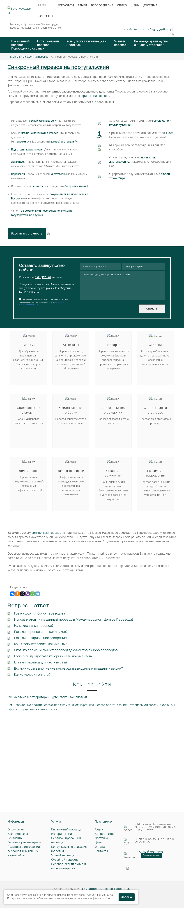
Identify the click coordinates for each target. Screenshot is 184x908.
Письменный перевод (66, 829)
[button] (86, 43)
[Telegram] (37, 593)
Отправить (151, 309)
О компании (16, 829)
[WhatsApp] (32, 593)
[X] (22, 593)
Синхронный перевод (35, 56)
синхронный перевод (46, 532)
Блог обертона (18, 833)
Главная (15, 56)
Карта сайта (16, 855)
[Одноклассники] (17, 593)
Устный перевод (62, 855)
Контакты (101, 851)
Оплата (100, 846)
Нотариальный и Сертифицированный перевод (66, 838)
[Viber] (27, 593)
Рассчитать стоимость (26, 233)
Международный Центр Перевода (103, 889)
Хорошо (126, 897)
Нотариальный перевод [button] (48, 43)
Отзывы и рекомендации (25, 842)
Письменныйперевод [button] (20, 43)
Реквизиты (15, 838)
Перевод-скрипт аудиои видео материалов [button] (151, 43)
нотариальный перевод (93, 96)
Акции (99, 829)
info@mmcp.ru (134, 29)
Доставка (101, 838)
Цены (98, 842)
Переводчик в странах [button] (27, 48)
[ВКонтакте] (12, 593)
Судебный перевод (64, 859)
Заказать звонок (151, 855)
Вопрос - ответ (105, 833)
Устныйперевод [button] (120, 43)
